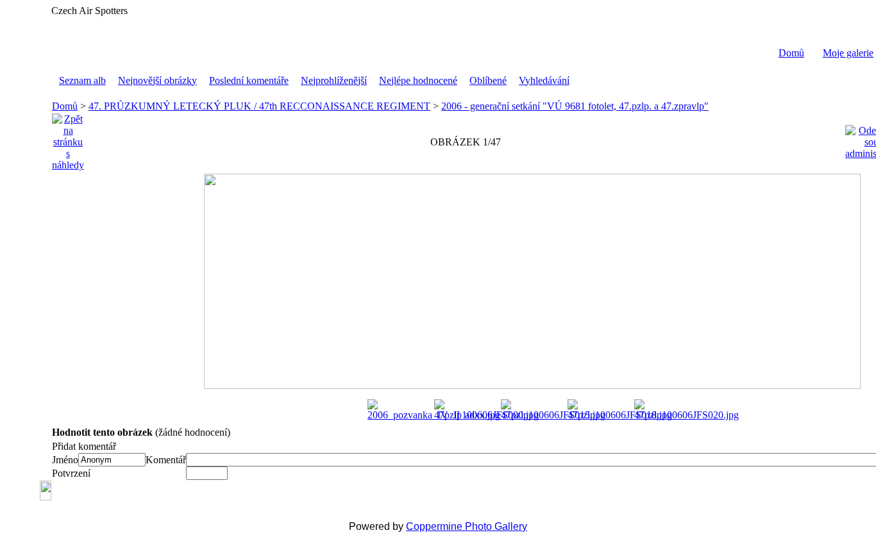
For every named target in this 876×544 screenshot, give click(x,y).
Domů (791, 52)
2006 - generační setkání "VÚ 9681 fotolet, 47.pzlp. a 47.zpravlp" (575, 106)
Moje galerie (848, 52)
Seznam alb (82, 80)
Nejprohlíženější (334, 80)
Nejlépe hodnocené (418, 80)
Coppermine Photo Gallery (466, 526)
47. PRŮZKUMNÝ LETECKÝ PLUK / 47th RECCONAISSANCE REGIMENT (259, 106)
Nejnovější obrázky (157, 80)
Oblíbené (488, 80)
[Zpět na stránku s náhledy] (68, 138)
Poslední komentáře (249, 80)
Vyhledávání (544, 80)
